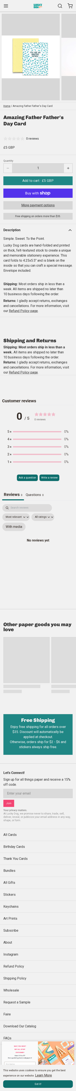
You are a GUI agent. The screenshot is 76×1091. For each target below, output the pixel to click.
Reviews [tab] (13, 494)
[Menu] (7, 6)
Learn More (43, 1075)
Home (6, 106)
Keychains (11, 907)
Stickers (9, 895)
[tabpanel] (38, 545)
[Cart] (68, 6)
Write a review (49, 477)
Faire (7, 1014)
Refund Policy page (23, 372)
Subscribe (10, 930)
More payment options (38, 205)
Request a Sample (16, 1002)
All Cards (10, 835)
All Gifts (9, 883)
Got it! (38, 1084)
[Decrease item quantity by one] (8, 168)
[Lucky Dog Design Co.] (38, 5)
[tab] (34, 495)
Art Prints (10, 919)
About (7, 942)
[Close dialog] (71, 1043)
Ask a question (27, 477)
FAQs (7, 1038)
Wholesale (11, 990)
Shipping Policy (14, 978)
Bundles (9, 871)
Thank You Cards (15, 859)
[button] (38, 180)
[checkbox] (14, 527)
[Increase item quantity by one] (68, 168)
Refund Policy (13, 966)
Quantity (8, 160)
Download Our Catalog (19, 1026)
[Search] (58, 5)
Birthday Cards (14, 847)
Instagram (10, 954)
